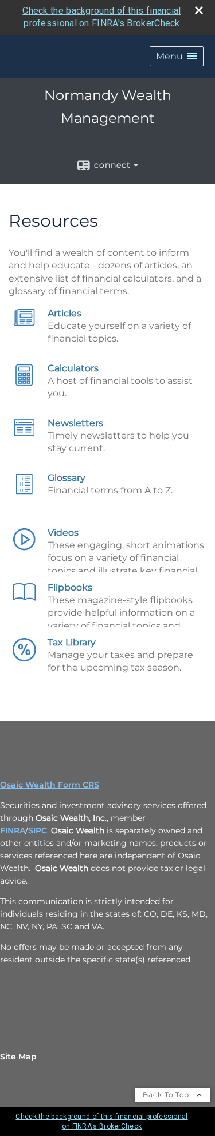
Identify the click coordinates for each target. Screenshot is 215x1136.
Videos (63, 532)
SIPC (37, 830)
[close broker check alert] (199, 10)
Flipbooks (70, 587)
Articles (64, 313)
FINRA (12, 830)
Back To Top (167, 1094)
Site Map (18, 1056)
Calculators (73, 368)
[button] (177, 56)
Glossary (66, 477)
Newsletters (75, 423)
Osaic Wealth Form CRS (49, 785)
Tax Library (72, 642)
